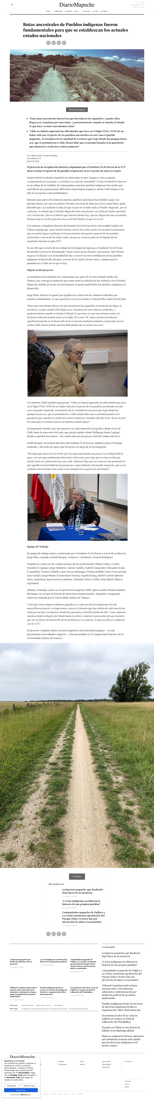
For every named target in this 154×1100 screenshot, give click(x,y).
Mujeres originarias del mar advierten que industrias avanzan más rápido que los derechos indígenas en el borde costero (123, 1040)
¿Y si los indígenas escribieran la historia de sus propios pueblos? (81, 902)
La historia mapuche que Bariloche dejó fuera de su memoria (82, 891)
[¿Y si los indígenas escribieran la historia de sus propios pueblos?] (54, 904)
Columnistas (62, 1064)
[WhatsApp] (64, 43)
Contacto (128, 1081)
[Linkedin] (125, 1072)
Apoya (127, 1084)
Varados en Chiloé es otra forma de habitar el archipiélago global (121, 1029)
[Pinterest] (59, 43)
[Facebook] (48, 43)
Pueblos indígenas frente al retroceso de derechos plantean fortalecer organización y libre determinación (53, 990)
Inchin (127, 1087)
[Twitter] (53, 43)
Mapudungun (106, 1064)
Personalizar (11, 1086)
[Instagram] (125, 1069)
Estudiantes (106, 1067)
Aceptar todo (21, 1090)
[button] (12, 4)
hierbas (82, 1064)
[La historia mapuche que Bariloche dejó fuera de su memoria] (54, 892)
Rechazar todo (29, 1086)
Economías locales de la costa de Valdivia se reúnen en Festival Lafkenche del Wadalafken (84, 989)
